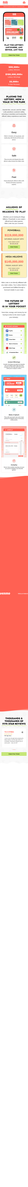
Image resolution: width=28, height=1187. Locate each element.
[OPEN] (24, 3)
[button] (2, 738)
